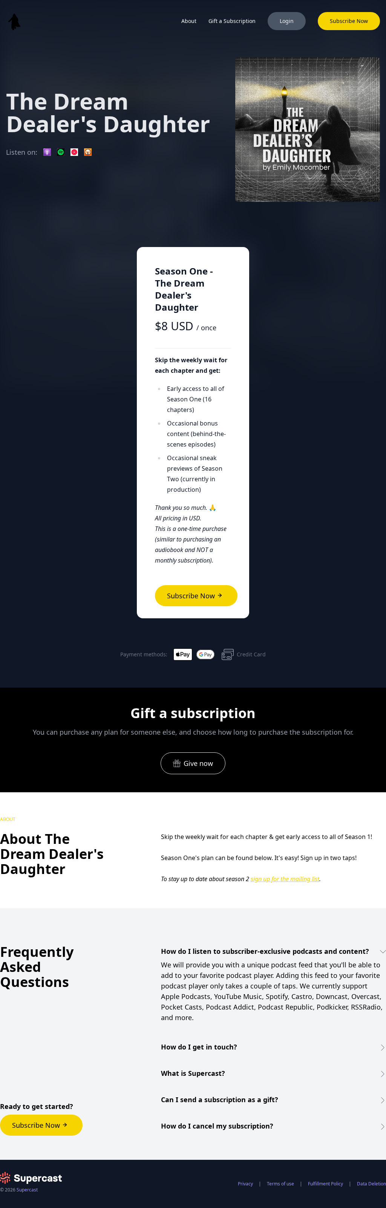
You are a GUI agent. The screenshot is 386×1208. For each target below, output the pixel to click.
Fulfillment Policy (325, 1184)
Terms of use (280, 1184)
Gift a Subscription (232, 20)
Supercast (27, 1190)
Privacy (245, 1184)
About (188, 20)
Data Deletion (371, 1184)
